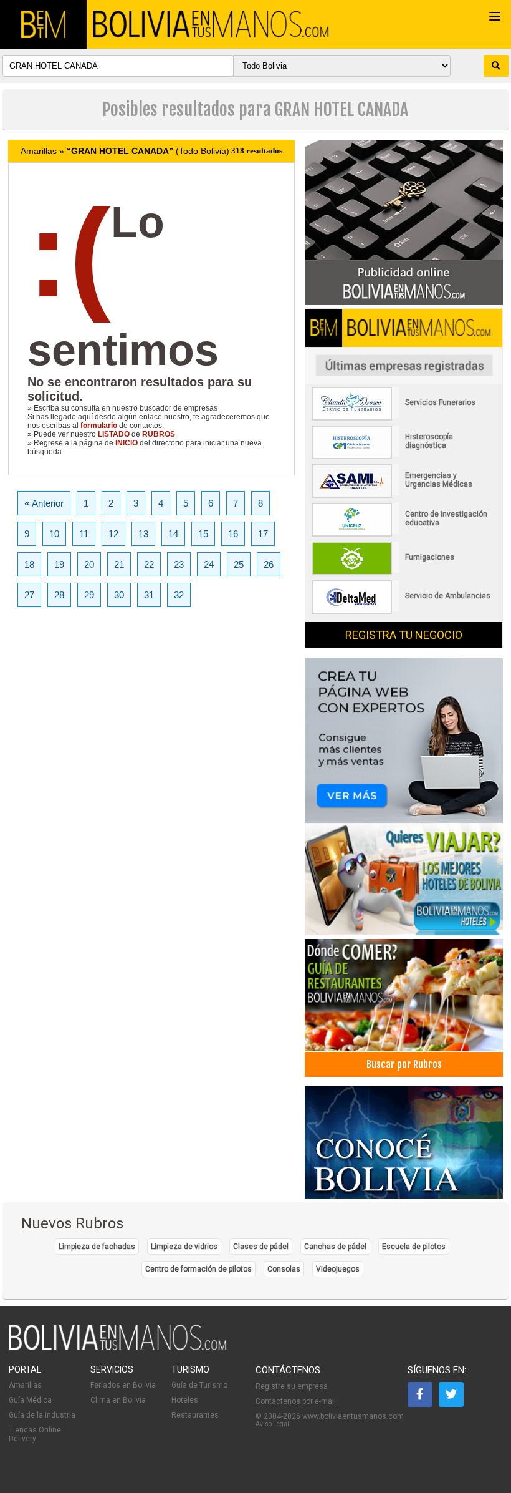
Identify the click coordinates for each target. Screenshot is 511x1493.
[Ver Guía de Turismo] (403, 1139)
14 (173, 533)
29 (89, 595)
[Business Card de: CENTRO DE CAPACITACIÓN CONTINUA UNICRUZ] (402, 534)
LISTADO (114, 434)
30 (119, 595)
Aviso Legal (272, 1424)
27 (29, 595)
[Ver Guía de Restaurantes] (403, 992)
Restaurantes (195, 1415)
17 (263, 533)
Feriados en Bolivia (123, 1385)
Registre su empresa (292, 1386)
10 (54, 533)
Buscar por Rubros (404, 1064)
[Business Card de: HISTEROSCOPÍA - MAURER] (402, 456)
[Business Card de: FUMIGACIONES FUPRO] (402, 572)
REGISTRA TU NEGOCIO (403, 634)
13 (143, 533)
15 (203, 533)
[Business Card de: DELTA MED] (402, 611)
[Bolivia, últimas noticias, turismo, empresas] (118, 1347)
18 (29, 564)
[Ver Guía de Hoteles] (403, 876)
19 (59, 564)
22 (149, 564)
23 (179, 564)
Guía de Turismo (199, 1385)
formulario (98, 425)
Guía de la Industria (42, 1415)
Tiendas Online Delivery (35, 1434)
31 (149, 595)
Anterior (44, 503)
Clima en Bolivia (118, 1400)
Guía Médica (30, 1400)
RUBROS (158, 434)
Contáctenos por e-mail (296, 1401)
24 (209, 564)
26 (269, 564)
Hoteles (184, 1400)
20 (89, 564)
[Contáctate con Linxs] (403, 736)
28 (59, 595)
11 (83, 533)
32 (179, 595)
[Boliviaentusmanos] (43, 24)
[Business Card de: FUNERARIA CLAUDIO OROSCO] (402, 418)
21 (119, 564)
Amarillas (25, 1385)
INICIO (126, 443)
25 (239, 564)
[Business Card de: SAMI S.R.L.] (402, 495)
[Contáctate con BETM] (403, 218)
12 (113, 533)
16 (233, 533)
